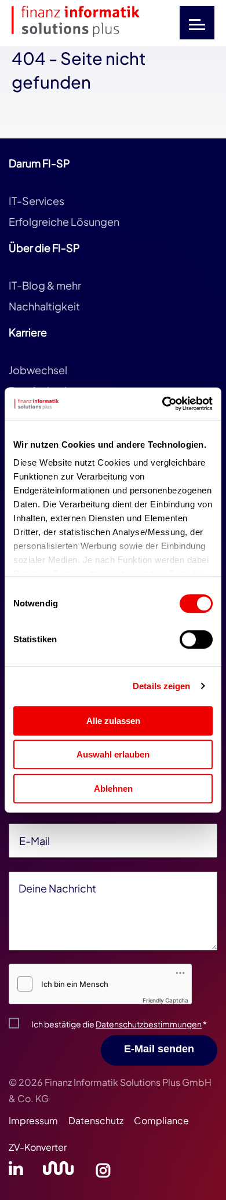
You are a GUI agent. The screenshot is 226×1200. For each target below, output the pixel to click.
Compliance (161, 1120)
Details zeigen (161, 686)
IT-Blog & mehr (45, 285)
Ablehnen (113, 788)
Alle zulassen (113, 721)
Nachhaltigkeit (44, 306)
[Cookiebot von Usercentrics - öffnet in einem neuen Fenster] (162, 403)
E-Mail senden (159, 1049)
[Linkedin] (16, 1172)
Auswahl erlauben (113, 754)
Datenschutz (95, 1120)
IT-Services (36, 200)
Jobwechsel (38, 369)
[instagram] (103, 1172)
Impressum (33, 1120)
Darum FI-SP (39, 163)
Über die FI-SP (44, 247)
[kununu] (58, 1172)
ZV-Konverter (38, 1147)
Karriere (28, 332)
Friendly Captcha (165, 1000)
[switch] (196, 639)
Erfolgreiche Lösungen (64, 221)
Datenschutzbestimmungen (149, 1024)
